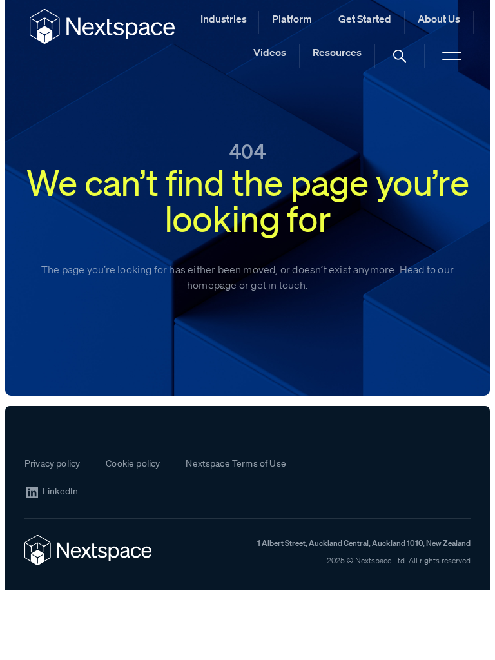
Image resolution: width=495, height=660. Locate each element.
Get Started (364, 18)
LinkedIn (60, 491)
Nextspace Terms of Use (236, 463)
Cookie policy (133, 463)
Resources (337, 52)
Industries (223, 18)
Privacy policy (52, 463)
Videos (269, 52)
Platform (292, 18)
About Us (439, 18)
